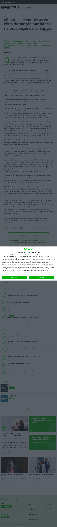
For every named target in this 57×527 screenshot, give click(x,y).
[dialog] (28, 263)
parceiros (15, 254)
